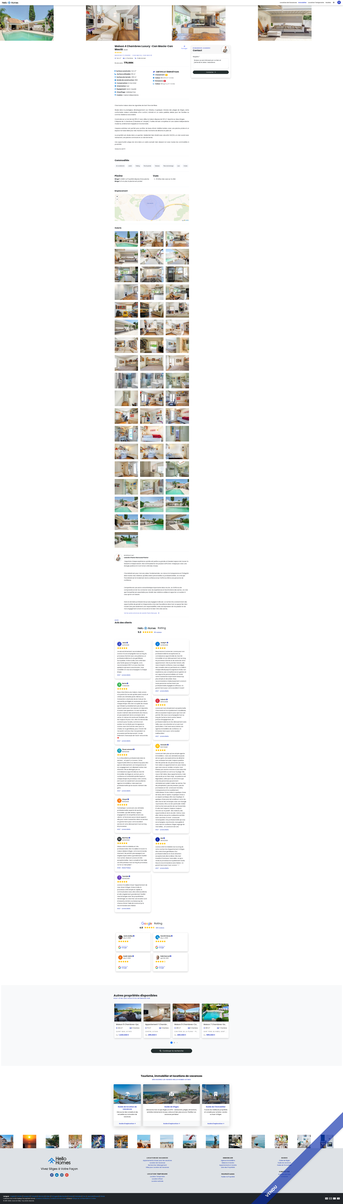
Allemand (41, 1196)
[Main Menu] (339, 2)
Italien (48, 1196)
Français (34, 1196)
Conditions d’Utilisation (42, 1198)
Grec (84, 1196)
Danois (71, 1196)
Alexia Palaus (126, 868)
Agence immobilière (228, 1160)
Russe (97, 1196)
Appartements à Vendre (228, 1165)
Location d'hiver (157, 1179)
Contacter (210, 72)
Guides (284, 1158)
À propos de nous (284, 1174)
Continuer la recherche (172, 1051)
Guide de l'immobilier (284, 1165)
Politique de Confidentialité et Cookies (84, 1198)
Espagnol (26, 1196)
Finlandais (78, 1196)
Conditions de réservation (58, 1198)
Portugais (54, 1196)
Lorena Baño (125, 675)
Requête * (196, 57)
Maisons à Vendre (228, 1163)
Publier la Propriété (228, 1177)
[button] (334, 2)
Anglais (13, 1196)
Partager (184, 48)
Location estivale (157, 1181)
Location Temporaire (157, 1177)
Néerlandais (63, 1196)
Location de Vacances (157, 1163)
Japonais (90, 1196)
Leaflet (187, 220)
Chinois (102, 1196)
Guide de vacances (284, 1163)
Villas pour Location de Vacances (157, 1167)
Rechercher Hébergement (157, 1165)
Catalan (19, 1196)
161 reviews (158, 632)
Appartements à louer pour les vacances (157, 1160)
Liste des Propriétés (228, 1167)
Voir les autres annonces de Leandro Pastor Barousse (140, 613)
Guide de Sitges (284, 1160)
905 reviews (160, 928)
